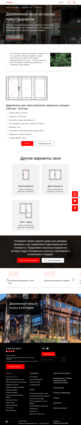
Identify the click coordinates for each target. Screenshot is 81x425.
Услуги (32, 389)
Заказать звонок (48, 354)
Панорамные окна (12, 400)
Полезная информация (61, 393)
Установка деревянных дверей (39, 396)
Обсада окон (34, 408)
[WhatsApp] (75, 201)
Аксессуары (10, 407)
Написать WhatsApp (54, 260)
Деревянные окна (11, 377)
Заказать (27, 143)
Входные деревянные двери (15, 387)
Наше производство (36, 379)
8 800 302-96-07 (14, 348)
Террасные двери (11, 390)
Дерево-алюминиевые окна (15, 379)
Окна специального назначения (16, 382)
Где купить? (57, 403)
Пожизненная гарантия (61, 373)
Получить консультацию (28, 260)
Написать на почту (15, 366)
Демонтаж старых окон (37, 414)
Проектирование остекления (39, 406)
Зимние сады (10, 402)
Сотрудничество (35, 384)
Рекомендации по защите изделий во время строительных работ (62, 380)
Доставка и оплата (60, 408)
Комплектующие (11, 410)
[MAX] (75, 208)
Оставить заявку (14, 37)
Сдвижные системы (12, 384)
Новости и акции (35, 382)
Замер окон (33, 411)
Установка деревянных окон (39, 393)
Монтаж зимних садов (37, 398)
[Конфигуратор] (75, 194)
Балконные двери (11, 392)
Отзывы (56, 398)
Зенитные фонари (12, 405)
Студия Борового (44, 423)
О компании (34, 373)
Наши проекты (58, 388)
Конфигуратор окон (44, 143)
